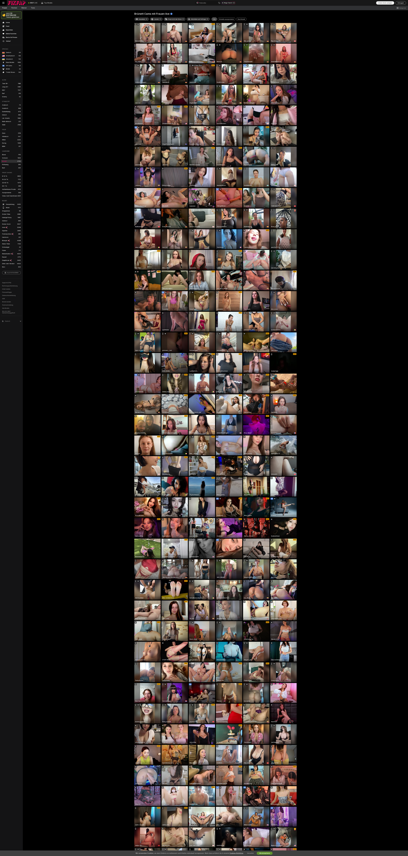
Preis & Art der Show (175, 19)
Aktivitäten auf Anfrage (198, 19)
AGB (3, 298)
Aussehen (142, 19)
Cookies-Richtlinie (236, 853)
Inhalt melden (6, 289)
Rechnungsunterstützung (10, 286)
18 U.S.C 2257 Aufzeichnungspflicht (8, 312)
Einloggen (401, 3)
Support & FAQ (6, 282)
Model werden (6, 302)
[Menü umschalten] (3, 3)
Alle (214, 19)
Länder (156, 19)
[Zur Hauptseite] (16, 3)
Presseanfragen (7, 292)
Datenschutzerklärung (9, 295)
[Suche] (219, 2)
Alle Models (5, 308)
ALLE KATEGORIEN (12, 272)
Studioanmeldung (7, 305)
